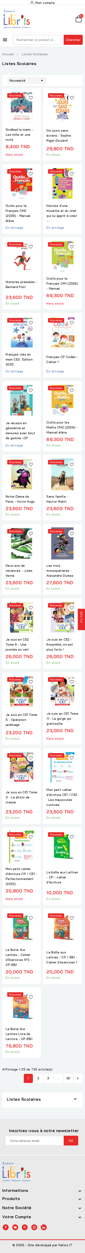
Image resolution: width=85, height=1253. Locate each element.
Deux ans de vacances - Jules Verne (19, 571)
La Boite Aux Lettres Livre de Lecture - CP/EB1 (19, 1034)
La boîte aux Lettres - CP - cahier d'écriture (62, 877)
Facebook (6, 1227)
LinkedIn (44, 1227)
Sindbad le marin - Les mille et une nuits (19, 135)
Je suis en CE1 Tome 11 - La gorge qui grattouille (62, 719)
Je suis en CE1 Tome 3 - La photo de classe (21, 797)
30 (68, 1078)
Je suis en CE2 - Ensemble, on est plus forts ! (59, 644)
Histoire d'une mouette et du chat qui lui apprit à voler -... (61, 213)
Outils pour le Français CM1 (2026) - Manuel (62, 283)
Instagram (34, 1227)
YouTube (15, 1227)
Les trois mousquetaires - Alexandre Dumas (59, 571)
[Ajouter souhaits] (30, 98)
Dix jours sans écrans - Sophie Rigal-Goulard (58, 135)
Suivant (77, 1078)
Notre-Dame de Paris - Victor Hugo (20, 499)
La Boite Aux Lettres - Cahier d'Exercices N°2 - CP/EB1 (19, 957)
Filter (81, 617)
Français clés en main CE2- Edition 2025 (19, 359)
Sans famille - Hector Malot (57, 499)
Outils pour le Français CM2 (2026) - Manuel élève (18, 213)
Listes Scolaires (24, 1099)
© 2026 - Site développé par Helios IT (42, 1245)
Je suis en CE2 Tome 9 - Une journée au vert (17, 644)
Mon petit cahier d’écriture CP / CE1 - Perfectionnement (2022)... (21, 876)
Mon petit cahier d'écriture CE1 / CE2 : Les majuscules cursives (61, 797)
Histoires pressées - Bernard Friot (21, 284)
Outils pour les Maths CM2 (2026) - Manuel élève (62, 427)
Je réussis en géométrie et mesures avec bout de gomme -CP (20, 430)
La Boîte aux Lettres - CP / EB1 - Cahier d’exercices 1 (61, 957)
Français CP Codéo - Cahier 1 (62, 359)
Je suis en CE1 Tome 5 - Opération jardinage (21, 720)
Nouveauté (27, 80)
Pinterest (25, 1227)
